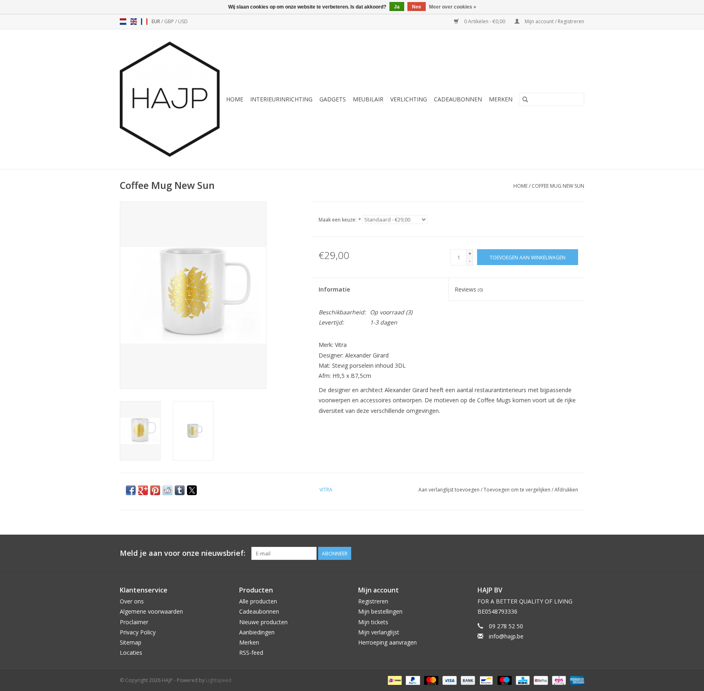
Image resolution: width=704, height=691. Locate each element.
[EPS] (558, 679)
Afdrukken (566, 489)
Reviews (469, 289)
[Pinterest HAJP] (563, 553)
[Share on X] (192, 490)
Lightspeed (218, 680)
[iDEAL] (394, 679)
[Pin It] (155, 490)
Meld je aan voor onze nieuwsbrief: (182, 553)
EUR (156, 21)
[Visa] (449, 679)
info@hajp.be (506, 636)
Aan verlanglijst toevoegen (449, 489)
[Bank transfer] (467, 679)
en (133, 21)
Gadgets (332, 99)
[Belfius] (540, 679)
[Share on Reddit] (167, 490)
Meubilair (368, 99)
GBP (169, 21)
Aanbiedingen (257, 632)
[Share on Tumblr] (180, 490)
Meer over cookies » (452, 7)
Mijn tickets (373, 622)
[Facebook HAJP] (548, 553)
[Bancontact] (485, 679)
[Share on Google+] (143, 490)
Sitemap (130, 642)
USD (183, 21)
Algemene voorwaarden (151, 611)
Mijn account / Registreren (554, 21)
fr (144, 21)
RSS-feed (251, 652)
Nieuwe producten (263, 622)
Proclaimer (134, 622)
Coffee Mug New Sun (558, 185)
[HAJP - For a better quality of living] (170, 99)
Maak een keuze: (340, 219)
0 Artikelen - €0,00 (484, 21)
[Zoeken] (525, 99)
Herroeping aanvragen (387, 642)
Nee (416, 7)
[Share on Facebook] (131, 490)
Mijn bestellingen (380, 611)
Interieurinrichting (281, 99)
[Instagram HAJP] (577, 553)
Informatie (334, 289)
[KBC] (522, 679)
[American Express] (575, 679)
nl (123, 21)
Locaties (131, 652)
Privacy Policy (138, 632)
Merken (501, 99)
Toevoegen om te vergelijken (518, 489)
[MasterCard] (430, 679)
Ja (397, 7)
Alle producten (258, 601)
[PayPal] (412, 679)
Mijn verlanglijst (378, 632)
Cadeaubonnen (458, 99)
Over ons (132, 601)
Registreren (373, 601)
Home (234, 99)
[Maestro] (504, 679)
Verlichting (408, 99)
